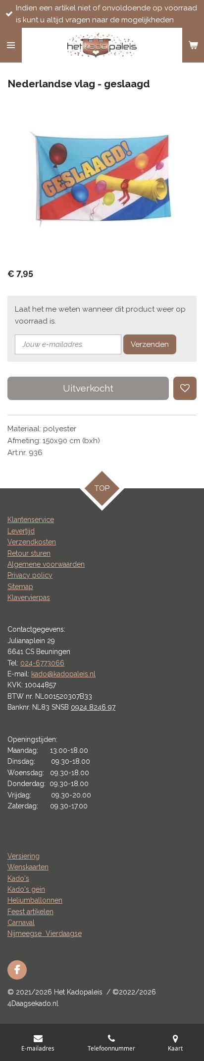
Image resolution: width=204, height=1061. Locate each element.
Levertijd (21, 531)
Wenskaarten (28, 867)
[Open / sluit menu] (11, 45)
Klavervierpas (28, 597)
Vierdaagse (64, 933)
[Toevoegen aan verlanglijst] (185, 388)
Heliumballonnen (34, 900)
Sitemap (20, 587)
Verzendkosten (31, 542)
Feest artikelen (30, 912)
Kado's (18, 878)
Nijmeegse (26, 933)
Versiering (23, 856)
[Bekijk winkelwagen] (193, 45)
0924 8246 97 (93, 707)
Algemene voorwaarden (46, 564)
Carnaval (21, 923)
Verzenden (150, 344)
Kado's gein (26, 889)
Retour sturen (29, 553)
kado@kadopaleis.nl (63, 674)
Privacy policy (29, 575)
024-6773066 (42, 663)
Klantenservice (30, 520)
